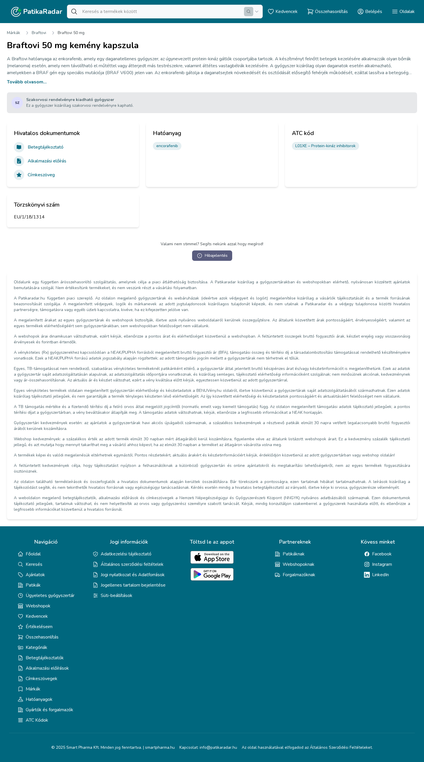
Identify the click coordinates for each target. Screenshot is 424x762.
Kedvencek (37, 616)
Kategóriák (36, 647)
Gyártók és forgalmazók (49, 710)
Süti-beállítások (116, 595)
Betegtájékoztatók (45, 658)
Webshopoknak (298, 564)
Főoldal (33, 554)
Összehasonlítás (42, 637)
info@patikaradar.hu (218, 747)
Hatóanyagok (39, 699)
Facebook (382, 554)
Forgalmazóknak (299, 575)
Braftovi (39, 32)
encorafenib (167, 146)
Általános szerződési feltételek (132, 564)
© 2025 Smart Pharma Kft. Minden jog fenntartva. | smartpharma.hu (113, 747)
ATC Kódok (37, 720)
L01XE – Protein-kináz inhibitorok (325, 146)
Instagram (382, 564)
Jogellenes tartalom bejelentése (133, 585)
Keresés (34, 564)
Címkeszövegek (41, 678)
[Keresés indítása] (248, 11)
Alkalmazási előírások (47, 668)
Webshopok (38, 606)
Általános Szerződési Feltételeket (341, 747)
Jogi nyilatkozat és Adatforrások (133, 575)
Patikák (33, 585)
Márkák (13, 32)
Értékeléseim (39, 627)
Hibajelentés (216, 255)
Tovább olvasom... (27, 82)
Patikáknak (294, 554)
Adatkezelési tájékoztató (126, 554)
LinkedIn (380, 575)
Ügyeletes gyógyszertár (50, 595)
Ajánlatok (35, 575)
